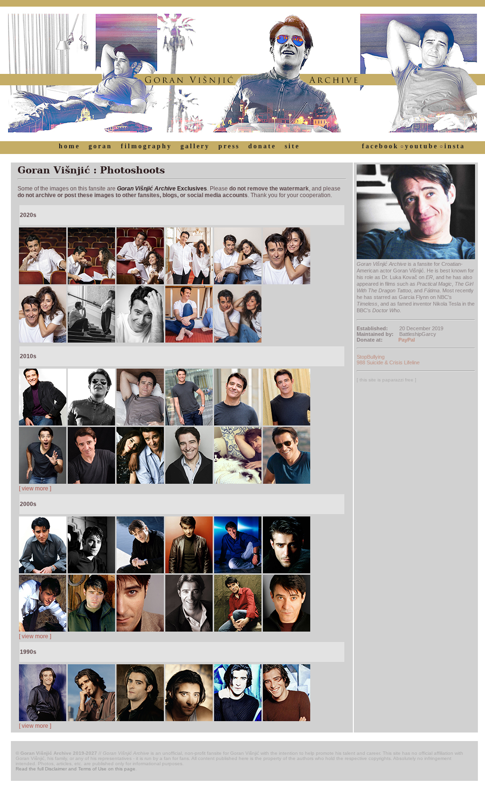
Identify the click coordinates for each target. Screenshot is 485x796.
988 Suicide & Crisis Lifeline (388, 362)
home (69, 146)
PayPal (406, 340)
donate (262, 146)
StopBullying (371, 357)
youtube (421, 146)
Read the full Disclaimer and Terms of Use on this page (75, 768)
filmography (146, 146)
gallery (195, 146)
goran (100, 146)
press (229, 146)
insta (454, 146)
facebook (380, 146)
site (292, 146)
